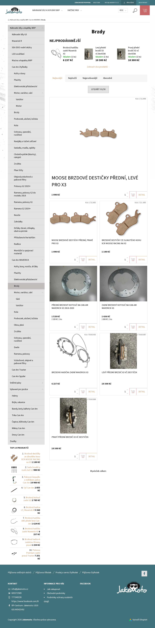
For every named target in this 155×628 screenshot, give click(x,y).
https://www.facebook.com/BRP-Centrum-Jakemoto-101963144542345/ (25, 605)
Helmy (15, 395)
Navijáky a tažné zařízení (25, 141)
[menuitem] (47, 10)
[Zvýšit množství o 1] (127, 193)
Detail (141, 194)
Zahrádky (18, 221)
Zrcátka (17, 163)
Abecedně (107, 78)
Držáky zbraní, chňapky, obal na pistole (24, 230)
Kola (16, 125)
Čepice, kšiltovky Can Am (23, 421)
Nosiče (17, 215)
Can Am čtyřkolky (19, 67)
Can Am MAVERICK (20, 260)
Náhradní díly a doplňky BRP (23, 28)
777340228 (16, 597)
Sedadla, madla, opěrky (24, 147)
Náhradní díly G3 (19, 34)
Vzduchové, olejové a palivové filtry (23, 362)
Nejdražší (72, 78)
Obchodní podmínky (56, 593)
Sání (18, 299)
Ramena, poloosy (22, 353)
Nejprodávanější (90, 78)
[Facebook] (144, 573)
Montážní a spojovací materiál (23, 252)
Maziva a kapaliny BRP (22, 60)
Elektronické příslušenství (25, 86)
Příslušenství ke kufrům (24, 237)
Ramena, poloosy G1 (23, 202)
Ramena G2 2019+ (22, 208)
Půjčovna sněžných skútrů (19, 572)
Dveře (16, 347)
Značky (13, 441)
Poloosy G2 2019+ (22, 186)
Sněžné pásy (15, 382)
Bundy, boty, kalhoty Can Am (25, 408)
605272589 (16, 593)
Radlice (17, 244)
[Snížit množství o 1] (127, 196)
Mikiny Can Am (18, 428)
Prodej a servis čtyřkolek (67, 572)
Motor (19, 105)
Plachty (17, 80)
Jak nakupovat (53, 589)
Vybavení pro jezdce (19, 389)
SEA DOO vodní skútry (22, 47)
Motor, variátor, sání (23, 92)
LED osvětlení (18, 54)
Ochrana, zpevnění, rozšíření (22, 133)
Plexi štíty (18, 170)
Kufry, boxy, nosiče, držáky (26, 266)
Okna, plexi (19, 325)
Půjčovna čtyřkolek (90, 572)
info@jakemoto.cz (20, 589)
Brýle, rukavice (18, 402)
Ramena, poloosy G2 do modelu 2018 (25, 194)
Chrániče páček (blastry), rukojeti (25, 156)
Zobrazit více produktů (97, 66)
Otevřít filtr (98, 89)
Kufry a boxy (19, 73)
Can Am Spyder (18, 376)
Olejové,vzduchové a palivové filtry (23, 178)
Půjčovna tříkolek (43, 572)
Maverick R (17, 41)
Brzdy (16, 112)
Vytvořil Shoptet (140, 619)
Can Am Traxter (19, 369)
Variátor (19, 99)
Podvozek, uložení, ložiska (26, 118)
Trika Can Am (18, 415)
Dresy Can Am (18, 434)
